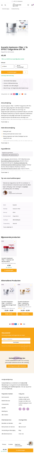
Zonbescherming (15, 8)
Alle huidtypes (16, 220)
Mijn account (22, 427)
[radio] (7, 66)
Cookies (10, 444)
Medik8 (4, 408)
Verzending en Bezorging (8, 430)
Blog (20, 430)
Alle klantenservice (7, 434)
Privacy (4, 444)
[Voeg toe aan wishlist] (14, 241)
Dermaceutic (5, 397)
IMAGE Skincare (6, 400)
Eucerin (15, 205)
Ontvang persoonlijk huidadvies (17, 366)
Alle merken (5, 415)
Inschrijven (16, 342)
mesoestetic (5, 404)
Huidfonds (9, 389)
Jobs (20, 423)
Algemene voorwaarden (18, 445)
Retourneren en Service (8, 427)
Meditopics (5, 411)
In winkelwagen (12, 72)
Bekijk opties (8, 314)
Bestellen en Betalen (7, 423)
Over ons (21, 434)
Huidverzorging (5, 8)
